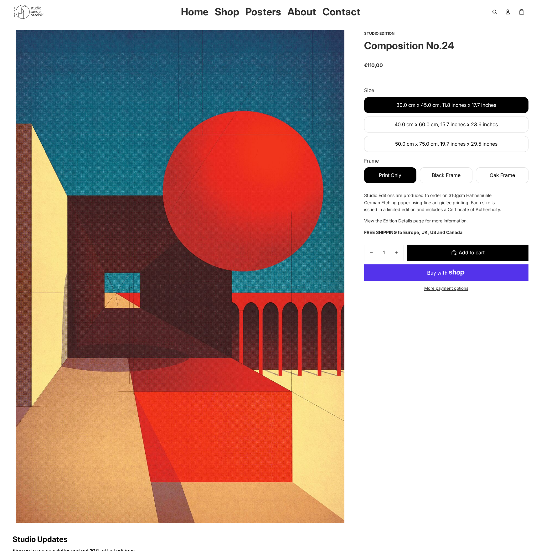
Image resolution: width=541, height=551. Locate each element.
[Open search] (495, 12)
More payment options (446, 287)
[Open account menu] (508, 12)
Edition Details (397, 220)
